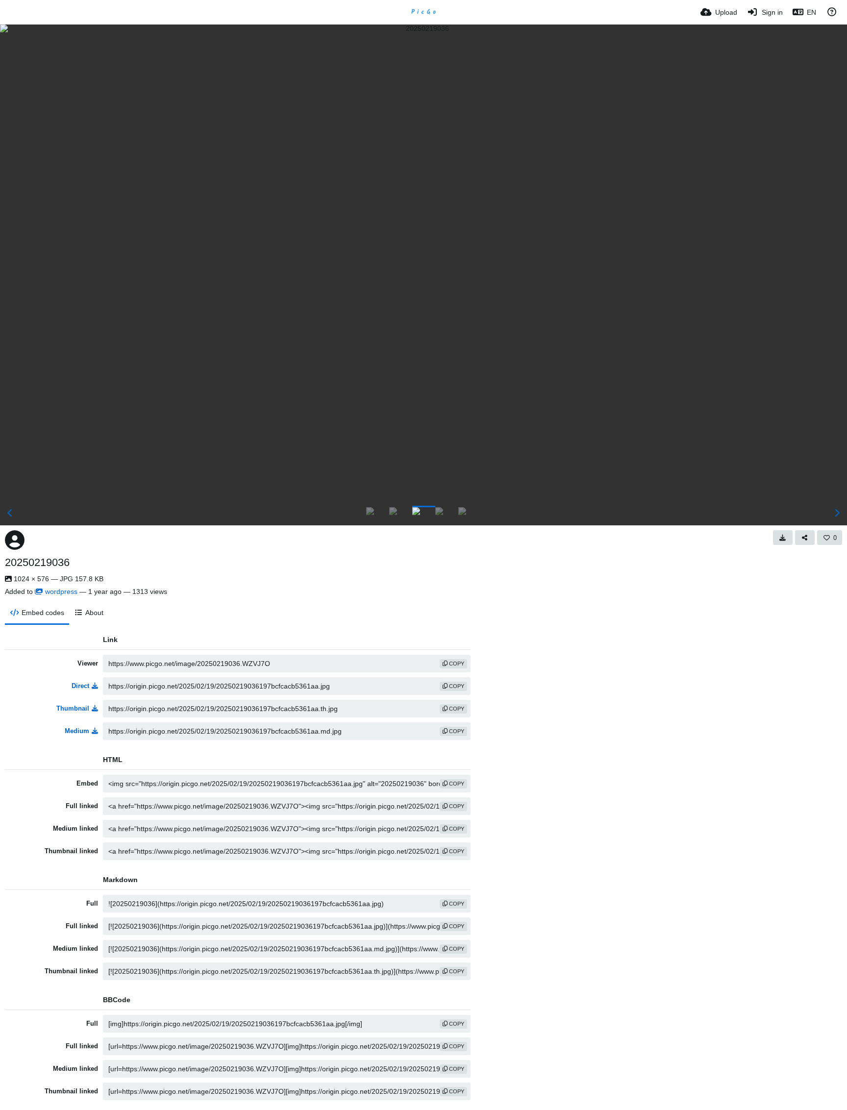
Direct (80, 686)
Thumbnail (72, 708)
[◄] (10, 513)
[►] (837, 513)
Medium (77, 731)
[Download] (783, 537)
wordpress (61, 591)
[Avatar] (15, 540)
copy (456, 663)
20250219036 (37, 562)
